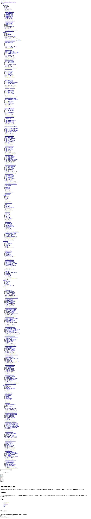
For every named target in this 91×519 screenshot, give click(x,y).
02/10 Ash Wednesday (9, 375)
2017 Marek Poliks (9, 71)
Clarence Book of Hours (10, 262)
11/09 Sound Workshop (10, 376)
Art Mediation (5, 385)
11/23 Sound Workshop (10, 304)
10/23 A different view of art (11, 307)
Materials (7, 10)
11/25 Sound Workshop (10, 294)
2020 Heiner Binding (9, 60)
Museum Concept (8, 203)
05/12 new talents (8, 360)
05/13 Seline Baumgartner (10, 447)
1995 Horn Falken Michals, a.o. (11, 181)
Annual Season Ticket (9, 191)
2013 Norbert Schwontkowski (11, 96)
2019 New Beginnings (9, 62)
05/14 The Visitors (9, 443)
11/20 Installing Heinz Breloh (11, 420)
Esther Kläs (7, 273)
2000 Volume (8, 150)
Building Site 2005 (9, 17)
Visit (4, 186)
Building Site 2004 (9, 18)
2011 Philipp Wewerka (9, 108)
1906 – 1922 (7, 216)
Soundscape (7, 401)
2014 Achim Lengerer (9, 91)
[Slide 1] (3, 472)
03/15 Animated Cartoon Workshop (12, 332)
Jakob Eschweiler (8, 223)
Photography (7, 190)
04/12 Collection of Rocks (10, 452)
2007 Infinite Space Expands (11, 126)
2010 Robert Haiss (9, 113)
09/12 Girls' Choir (9, 351)
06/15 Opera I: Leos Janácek (11, 437)
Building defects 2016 (9, 12)
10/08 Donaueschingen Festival (11, 378)
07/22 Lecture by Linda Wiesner (11, 313)
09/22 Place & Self (9, 406)
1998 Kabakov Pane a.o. (10, 164)
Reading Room (8, 395)
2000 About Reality (9, 155)
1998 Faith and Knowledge (10, 160)
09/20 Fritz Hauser (9, 319)
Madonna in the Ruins (9, 26)
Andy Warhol (8, 254)
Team (6, 201)
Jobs (6, 204)
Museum (4, 195)
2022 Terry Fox (8, 50)
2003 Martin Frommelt (9, 142)
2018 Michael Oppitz (9, 66)
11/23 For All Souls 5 (9, 305)
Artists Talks (7, 391)
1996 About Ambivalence (10, 172)
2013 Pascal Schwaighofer (10, 98)
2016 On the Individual (10, 78)
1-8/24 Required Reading (10, 303)
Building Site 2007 (9, 14)
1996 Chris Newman (9, 175)
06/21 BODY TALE (9, 317)
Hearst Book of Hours (9, 267)
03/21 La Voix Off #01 (9, 416)
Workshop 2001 (8, 23)
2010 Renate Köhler (9, 114)
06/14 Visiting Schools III (10, 340)
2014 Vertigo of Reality (10, 88)
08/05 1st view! (8, 381)
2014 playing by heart (9, 90)
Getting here (7, 187)
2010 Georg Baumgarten (10, 115)
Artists (6, 282)
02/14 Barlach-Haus (9, 341)
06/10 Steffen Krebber (9, 371)
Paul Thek (7, 253)
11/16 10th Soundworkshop (10, 328)
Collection (5, 280)
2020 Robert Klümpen (9, 59)
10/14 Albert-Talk (8, 338)
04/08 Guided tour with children (11, 467)
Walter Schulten (8, 219)
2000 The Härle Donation (10, 152)
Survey (6, 246)
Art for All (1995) (8, 235)
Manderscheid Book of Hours (11, 263)
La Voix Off (7, 403)
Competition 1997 (9, 24)
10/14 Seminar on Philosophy (11, 339)
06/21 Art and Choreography (11, 408)
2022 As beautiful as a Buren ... (11, 46)
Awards (6, 198)
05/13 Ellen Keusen (9, 446)
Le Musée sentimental (9, 247)
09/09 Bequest (8, 118)
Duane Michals (8, 274)
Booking (7, 387)
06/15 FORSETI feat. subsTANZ (12, 330)
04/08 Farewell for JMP (10, 465)
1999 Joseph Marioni (9, 157)
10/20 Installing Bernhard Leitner (11, 424)
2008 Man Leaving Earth (10, 123)
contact (5, 505)
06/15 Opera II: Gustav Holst (11, 436)
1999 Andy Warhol (9, 158)
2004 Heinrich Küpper (9, 141)
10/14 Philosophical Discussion (11, 337)
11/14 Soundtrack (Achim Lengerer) (12, 333)
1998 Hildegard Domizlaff (10, 165)
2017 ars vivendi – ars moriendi (11, 67)
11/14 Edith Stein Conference (11, 334)
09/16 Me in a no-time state (10, 433)
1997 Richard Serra (9, 167)
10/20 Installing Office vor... (10, 422)
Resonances (7, 194)
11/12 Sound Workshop (10, 311)
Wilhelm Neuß (8, 222)
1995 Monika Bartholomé (10, 183)
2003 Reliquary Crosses (10, 140)
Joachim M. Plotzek (9, 218)
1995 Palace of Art (9, 180)
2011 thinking (8, 105)
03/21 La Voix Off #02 (9, 415)
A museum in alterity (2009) (10, 233)
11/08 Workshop (8, 377)
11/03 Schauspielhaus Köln (10, 384)
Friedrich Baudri (8, 229)
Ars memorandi (8, 266)
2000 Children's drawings (10, 153)
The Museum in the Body (10, 404)
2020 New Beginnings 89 (10, 57)
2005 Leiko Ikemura (9, 132)
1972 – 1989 (7, 212)
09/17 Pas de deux (9, 430)
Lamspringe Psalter (9, 264)
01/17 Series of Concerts (10, 327)
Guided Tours (8, 189)
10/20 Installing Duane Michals (11, 425)
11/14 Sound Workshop (10, 336)
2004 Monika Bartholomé (10, 138)
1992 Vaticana (8, 185)
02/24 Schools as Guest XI (10, 301)
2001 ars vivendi (8, 148)
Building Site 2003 (9, 19)
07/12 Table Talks (8, 356)
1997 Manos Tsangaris (9, 168)
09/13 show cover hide (9, 445)
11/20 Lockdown (8, 419)
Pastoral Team (8, 28)
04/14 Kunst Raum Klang (10, 441)
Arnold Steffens (8, 224)
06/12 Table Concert (9, 357)
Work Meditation (8, 398)
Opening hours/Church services (11, 29)
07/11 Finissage (8, 367)
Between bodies (8, 399)
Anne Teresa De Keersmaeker (11, 272)
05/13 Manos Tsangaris (10, 448)
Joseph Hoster (8, 220)
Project (6, 7)
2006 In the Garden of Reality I (11, 130)
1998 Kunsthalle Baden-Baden (11, 159)
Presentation (7, 205)
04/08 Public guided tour (10, 466)
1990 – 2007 (7, 210)
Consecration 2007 (9, 13)
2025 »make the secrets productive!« (12, 38)
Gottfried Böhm (8, 27)
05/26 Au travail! (8, 290)
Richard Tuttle (8, 275)
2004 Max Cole (8, 139)
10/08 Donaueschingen (9, 462)
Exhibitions (5, 32)
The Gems (7, 397)
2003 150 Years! (8, 143)
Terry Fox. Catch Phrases (10, 256)
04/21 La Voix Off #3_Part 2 (11, 413)
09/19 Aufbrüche (8, 442)
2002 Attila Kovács (9, 145)
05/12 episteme (8, 359)
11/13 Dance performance (10, 342)
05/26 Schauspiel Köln (9, 291)
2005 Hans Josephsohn (9, 134)
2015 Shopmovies (9, 81)
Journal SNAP (8, 245)
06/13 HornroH (8, 444)
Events (4, 286)
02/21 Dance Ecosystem (10, 417)
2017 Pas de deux (8, 69)
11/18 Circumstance (9, 321)
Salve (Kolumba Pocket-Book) (11, 277)
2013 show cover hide (9, 93)
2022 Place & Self (9, 47)
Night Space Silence (9, 393)
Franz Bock (7, 227)
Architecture (5, 5)
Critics (6, 199)
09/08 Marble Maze (9, 463)
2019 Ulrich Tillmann (9, 61)
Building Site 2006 (9, 16)
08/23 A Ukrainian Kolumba (11, 308)
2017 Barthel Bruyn (9, 74)
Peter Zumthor (8, 8)
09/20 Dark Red (8, 428)
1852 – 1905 (7, 217)
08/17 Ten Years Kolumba (10, 324)
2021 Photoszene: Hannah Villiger (12, 52)
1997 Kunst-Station (9, 169)
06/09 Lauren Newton (9, 461)
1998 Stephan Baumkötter (10, 161)
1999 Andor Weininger (9, 156)
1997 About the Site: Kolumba (11, 171)
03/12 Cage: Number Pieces (10, 362)
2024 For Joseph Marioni (10, 41)
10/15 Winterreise (8, 434)
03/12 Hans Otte (8, 363)
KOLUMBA (3, 1)
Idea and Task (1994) (9, 239)
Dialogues (7, 396)
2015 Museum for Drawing (10, 85)
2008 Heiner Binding (9, 122)
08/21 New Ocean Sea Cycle (11, 315)
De (3, 3)
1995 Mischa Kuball (9, 179)
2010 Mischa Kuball (9, 109)
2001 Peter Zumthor (9, 149)
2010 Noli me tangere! (9, 110)
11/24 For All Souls (9, 299)
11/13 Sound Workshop (10, 343)
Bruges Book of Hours (9, 261)
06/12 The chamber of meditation (11, 358)
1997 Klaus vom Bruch (10, 170)
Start (2, 2)
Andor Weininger (8, 255)
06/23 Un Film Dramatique (10, 309)
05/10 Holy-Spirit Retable (10, 372)
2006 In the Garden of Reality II (11, 128)
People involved (8, 9)
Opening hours (8, 193)
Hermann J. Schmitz (9, 225)
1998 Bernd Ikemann (9, 162)
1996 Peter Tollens (9, 174)
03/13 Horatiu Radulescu (10, 348)
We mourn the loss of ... (10, 207)
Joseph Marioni (8, 252)
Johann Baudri (8, 228)
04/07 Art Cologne (9, 380)
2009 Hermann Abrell (9, 121)
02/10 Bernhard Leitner (10, 374)
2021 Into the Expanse (9, 51)
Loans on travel (8, 34)
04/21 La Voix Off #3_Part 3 (11, 410)
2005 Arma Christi (9, 133)
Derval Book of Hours (9, 269)
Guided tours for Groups (10, 388)
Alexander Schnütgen (9, 226)
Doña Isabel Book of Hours (10, 265)
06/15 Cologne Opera (9, 331)
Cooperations (8, 200)
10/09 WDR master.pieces (10, 460)
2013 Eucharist (8, 95)
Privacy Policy (6, 502)
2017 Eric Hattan (8, 72)
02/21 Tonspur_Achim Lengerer (11, 318)
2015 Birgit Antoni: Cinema (10, 86)
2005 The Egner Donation (10, 131)
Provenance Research (9, 285)
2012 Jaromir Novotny (9, 103)
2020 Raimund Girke (9, 55)
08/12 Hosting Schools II (10, 353)
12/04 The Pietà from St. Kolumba (12, 382)
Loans (6, 283)
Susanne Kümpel (8, 251)
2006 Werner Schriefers (10, 129)
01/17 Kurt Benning (9, 432)
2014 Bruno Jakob (9, 92)
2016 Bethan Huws (9, 80)
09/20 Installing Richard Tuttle (11, 427)
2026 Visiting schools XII (10, 36)
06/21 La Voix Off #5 (9, 409)
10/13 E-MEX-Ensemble (10, 344)
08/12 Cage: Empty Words (10, 352)
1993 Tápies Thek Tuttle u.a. (11, 184)
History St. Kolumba (9, 31)
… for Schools (8, 389)
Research (7, 284)
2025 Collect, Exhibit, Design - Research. (13, 40)
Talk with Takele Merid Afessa (11, 295)
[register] (13, 515)
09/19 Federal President (10, 320)
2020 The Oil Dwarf (9, 56)
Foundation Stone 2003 (10, 21)
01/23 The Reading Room (10, 310)
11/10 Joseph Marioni (9, 369)
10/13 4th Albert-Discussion (10, 346)
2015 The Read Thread (10, 83)
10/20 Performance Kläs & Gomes (12, 426)
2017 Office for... (8, 73)
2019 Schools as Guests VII (10, 64)
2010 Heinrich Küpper (9, 112)
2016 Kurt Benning (9, 76)
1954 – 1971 (7, 213)
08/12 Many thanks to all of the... (11, 355)
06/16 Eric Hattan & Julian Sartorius (12, 329)
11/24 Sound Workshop (10, 296)
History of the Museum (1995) (11, 237)
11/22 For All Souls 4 (9, 312)
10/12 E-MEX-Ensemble (10, 350)
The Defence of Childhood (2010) (12, 232)
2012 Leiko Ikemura (9, 101)
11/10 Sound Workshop (10, 370)
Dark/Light (4, 516)
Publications (6, 2)
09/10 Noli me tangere (9, 458)
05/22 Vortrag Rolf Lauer (10, 314)
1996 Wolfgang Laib (9, 176)
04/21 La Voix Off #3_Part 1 (11, 414)
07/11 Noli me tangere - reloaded (11, 456)
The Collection (8, 281)
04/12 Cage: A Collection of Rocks (12, 361)
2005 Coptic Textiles (9, 136)
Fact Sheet (7, 206)
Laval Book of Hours (9, 260)
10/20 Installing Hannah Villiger (11, 423)
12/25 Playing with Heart (10, 292)
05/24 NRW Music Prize (10, 300)
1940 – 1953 (7, 214)
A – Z (6, 197)
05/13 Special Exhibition (10, 449)
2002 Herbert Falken (9, 146)
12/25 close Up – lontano (10, 293)
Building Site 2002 (9, 22)
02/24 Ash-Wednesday (9, 302)
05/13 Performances (9, 347)
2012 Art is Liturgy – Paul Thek (11, 99)
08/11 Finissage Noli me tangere (11, 453)
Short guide (7, 244)
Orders (6, 242)
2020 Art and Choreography (10, 53)
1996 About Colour (9, 177)
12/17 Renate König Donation (11, 322)
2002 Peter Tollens (9, 147)
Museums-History (8, 209)
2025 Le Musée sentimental (10, 37)
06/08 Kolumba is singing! (10, 379)
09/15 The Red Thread (9, 435)
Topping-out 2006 (9, 15)
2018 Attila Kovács (9, 65)
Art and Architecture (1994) (10, 238)
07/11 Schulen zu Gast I (10, 368)
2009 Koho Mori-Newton (10, 120)
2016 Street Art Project (9, 75)
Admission (7, 188)
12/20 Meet (7, 418)
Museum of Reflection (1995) (11, 236)
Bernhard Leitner (12, 2)
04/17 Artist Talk (8, 325)
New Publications (8, 243)
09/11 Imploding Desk (9, 366)
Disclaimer (6, 504)
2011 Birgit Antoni (9, 104)
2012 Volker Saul (8, 102)
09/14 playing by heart (9, 439)
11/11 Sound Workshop (10, 365)
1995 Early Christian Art (10, 178)
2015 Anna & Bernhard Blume (11, 82)
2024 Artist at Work (9, 42)
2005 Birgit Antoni (9, 137)
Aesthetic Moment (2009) (10, 234)
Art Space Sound (8, 394)
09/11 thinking (8, 455)
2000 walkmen (8, 151)
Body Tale (7, 271)
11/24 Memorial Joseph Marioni (11, 298)
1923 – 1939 (7, 215)
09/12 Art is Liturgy (9, 451)
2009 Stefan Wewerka (9, 117)
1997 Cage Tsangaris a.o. (10, 166)
